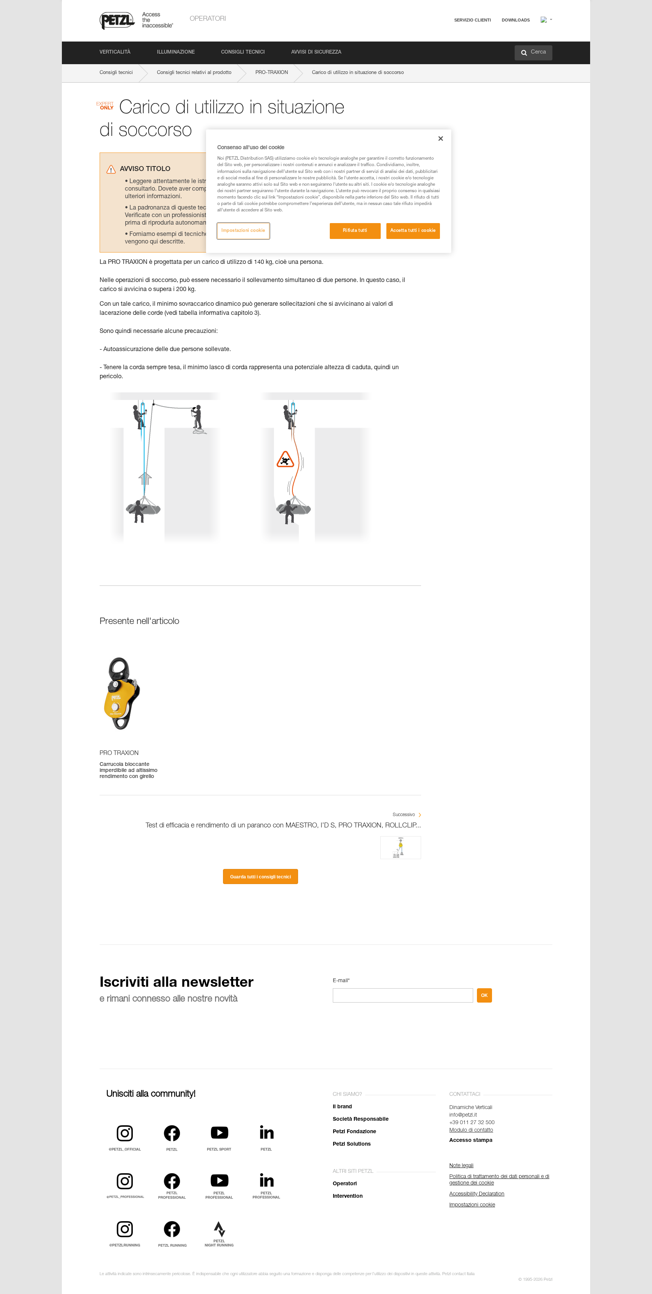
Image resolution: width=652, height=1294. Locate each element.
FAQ (436, 38)
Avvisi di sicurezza (316, 52)
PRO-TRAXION (271, 73)
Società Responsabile (361, 1119)
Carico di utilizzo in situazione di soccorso (358, 73)
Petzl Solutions (352, 1144)
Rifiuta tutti (355, 231)
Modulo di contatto (471, 1130)
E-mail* (341, 981)
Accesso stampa (470, 1140)
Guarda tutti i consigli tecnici (260, 877)
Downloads (516, 20)
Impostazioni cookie (243, 231)
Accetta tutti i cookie (413, 231)
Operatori (208, 19)
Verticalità (115, 52)
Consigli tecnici (243, 52)
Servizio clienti (472, 20)
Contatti (440, 48)
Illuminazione (176, 52)
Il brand (342, 1107)
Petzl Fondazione (354, 1132)
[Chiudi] (440, 138)
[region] (328, 191)
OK (484, 995)
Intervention (348, 1196)
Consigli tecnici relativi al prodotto (194, 73)
